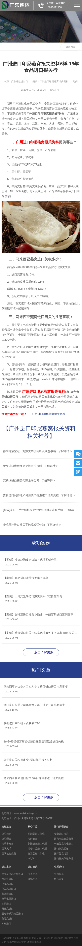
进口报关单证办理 (63, 858)
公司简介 (6, 833)
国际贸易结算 (61, 853)
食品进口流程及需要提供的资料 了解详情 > (30, 465)
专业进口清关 (61, 833)
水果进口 (6, 903)
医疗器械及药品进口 (12, 913)
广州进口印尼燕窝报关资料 (48, 414)
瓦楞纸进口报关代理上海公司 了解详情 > (29, 480)
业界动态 (32, 873)
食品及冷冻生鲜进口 (12, 873)
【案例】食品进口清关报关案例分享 (26, 578)
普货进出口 (8, 893)
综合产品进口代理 (37, 848)
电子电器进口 (9, 898)
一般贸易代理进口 (63, 843)
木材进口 (6, 923)
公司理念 (6, 838)
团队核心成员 (9, 853)
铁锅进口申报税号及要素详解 (22, 723)
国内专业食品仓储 (63, 838)
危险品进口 (8, 918)
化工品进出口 (9, 888)
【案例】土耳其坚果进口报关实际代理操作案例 (33, 596)
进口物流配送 (61, 848)
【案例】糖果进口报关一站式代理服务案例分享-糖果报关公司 (41, 632)
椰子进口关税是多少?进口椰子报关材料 (28, 759)
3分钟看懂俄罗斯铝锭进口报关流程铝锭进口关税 (34, 741)
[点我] (77, 5)
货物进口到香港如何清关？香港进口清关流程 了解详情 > (39, 495)
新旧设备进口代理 (37, 843)
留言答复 (59, 878)
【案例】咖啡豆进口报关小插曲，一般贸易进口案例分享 (38, 614)
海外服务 (32, 838)
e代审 (31, 858)
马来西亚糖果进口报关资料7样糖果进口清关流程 (34, 778)
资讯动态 (32, 878)
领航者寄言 (8, 843)
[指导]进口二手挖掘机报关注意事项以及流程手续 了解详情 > (40, 510)
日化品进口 (8, 908)
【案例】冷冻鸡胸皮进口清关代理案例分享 (30, 559)
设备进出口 (8, 878)
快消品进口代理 (36, 833)
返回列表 (70, 47)
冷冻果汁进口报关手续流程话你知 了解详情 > (32, 524)
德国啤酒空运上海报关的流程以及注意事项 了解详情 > (37, 451)
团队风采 (6, 848)
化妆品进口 (8, 883)
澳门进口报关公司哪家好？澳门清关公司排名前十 (34, 705)
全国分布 (59, 873)
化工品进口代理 (36, 853)
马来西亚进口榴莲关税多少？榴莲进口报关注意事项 (36, 686)
